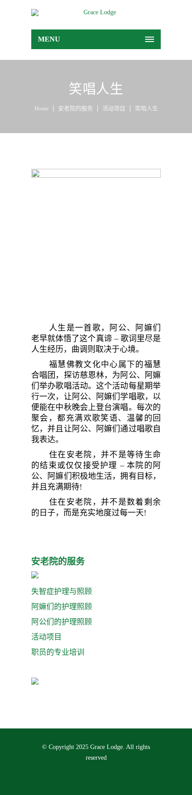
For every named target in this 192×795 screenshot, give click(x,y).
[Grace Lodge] (96, 12)
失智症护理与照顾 (61, 591)
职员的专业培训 (57, 652)
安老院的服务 (75, 108)
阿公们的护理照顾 (61, 622)
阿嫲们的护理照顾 (61, 607)
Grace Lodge (106, 747)
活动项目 (113, 108)
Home (41, 108)
